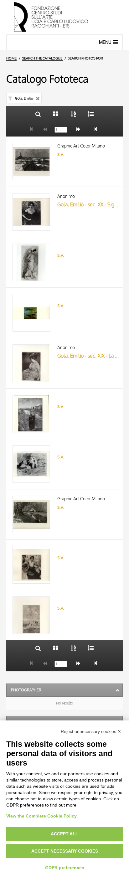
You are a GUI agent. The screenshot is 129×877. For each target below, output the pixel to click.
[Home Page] (64, 17)
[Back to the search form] (38, 113)
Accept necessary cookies (64, 851)
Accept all (64, 833)
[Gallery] (55, 113)
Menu (105, 42)
